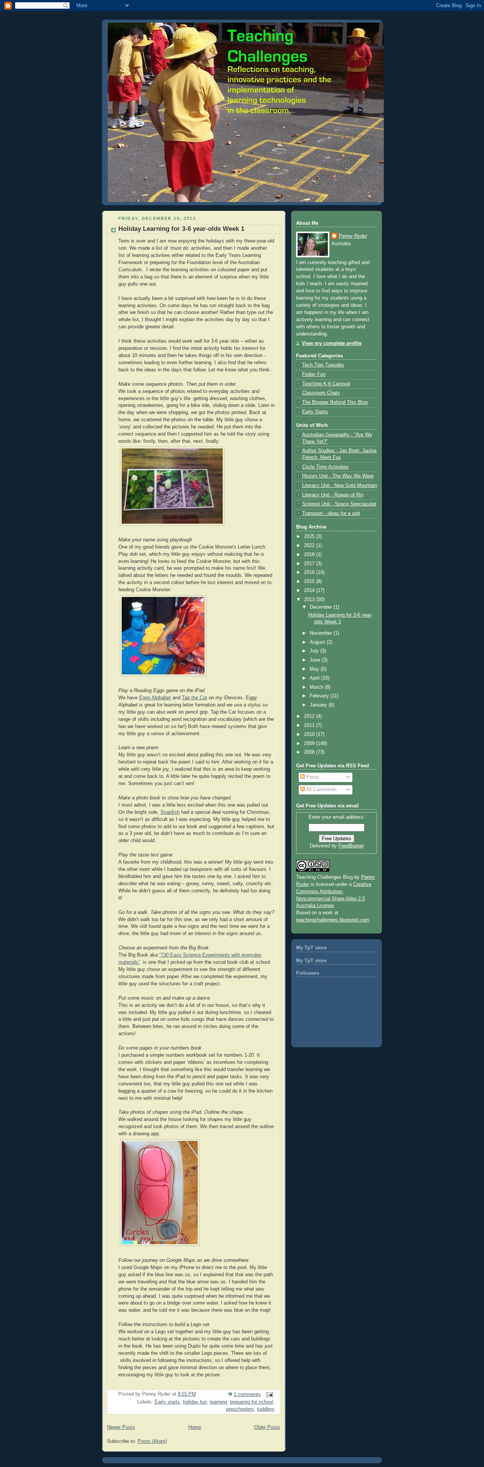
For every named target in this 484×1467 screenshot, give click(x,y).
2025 (310, 536)
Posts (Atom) (152, 1441)
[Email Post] (268, 1394)
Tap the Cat (194, 697)
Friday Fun (314, 374)
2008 (310, 752)
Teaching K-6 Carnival (326, 383)
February (320, 696)
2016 (310, 572)
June (316, 660)
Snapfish (170, 812)
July (315, 651)
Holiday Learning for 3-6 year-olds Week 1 (181, 228)
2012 (310, 716)
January (319, 705)
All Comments (321, 789)
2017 (310, 563)
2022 (310, 545)
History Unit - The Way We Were (338, 476)
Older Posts (267, 1427)
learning (218, 1402)
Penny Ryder (353, 236)
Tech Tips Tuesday (323, 365)
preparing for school (251, 1402)
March (317, 687)
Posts (312, 777)
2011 (310, 725)
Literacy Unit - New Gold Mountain (339, 485)
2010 (310, 734)
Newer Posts (121, 1427)
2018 (310, 554)
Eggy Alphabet (155, 697)
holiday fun (195, 1402)
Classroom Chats (321, 393)
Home (194, 1427)
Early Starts (315, 411)
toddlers (266, 1409)
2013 (310, 599)
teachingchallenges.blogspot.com (332, 920)
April (315, 678)
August (318, 642)
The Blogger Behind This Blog (335, 402)
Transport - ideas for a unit (331, 513)
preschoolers (240, 1409)
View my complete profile (331, 343)
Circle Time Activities (325, 467)
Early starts (167, 1402)
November (322, 633)
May (315, 669)
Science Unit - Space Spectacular (339, 504)
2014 (310, 590)
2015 (310, 581)
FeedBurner (351, 846)
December (322, 607)
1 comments (247, 1394)
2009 (310, 743)
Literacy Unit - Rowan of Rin (332, 495)
